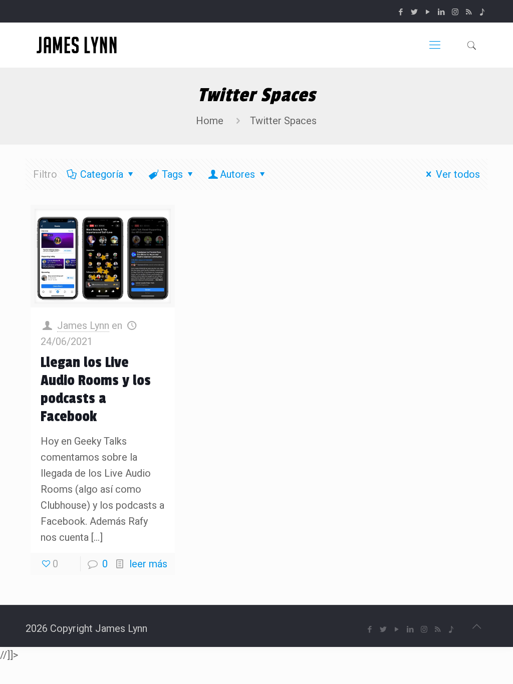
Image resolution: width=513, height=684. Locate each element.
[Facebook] (401, 12)
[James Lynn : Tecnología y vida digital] (78, 45)
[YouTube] (428, 12)
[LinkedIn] (441, 12)
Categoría (101, 174)
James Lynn (83, 325)
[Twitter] (414, 12)
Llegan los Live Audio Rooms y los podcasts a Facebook (96, 390)
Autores (237, 174)
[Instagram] (455, 12)
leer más (148, 564)
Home (209, 121)
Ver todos (458, 174)
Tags (172, 174)
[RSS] (468, 12)
